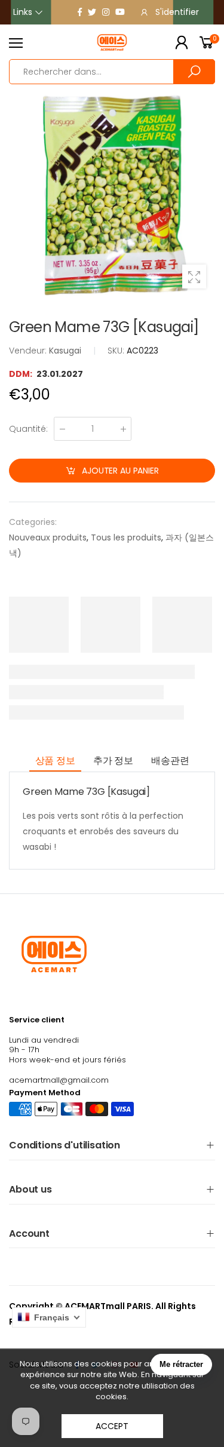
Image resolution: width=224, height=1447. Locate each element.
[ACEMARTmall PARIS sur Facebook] (80, 12)
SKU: (117, 351)
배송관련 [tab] (170, 760)
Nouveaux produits (48, 537)
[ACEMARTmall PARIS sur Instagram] (105, 12)
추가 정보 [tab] (113, 760)
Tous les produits (126, 537)
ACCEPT (112, 1426)
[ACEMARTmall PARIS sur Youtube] (120, 12)
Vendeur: (29, 351)
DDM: (21, 374)
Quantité (28, 429)
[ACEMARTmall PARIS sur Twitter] (92, 12)
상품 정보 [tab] (55, 760)
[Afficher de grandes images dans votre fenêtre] (194, 276)
